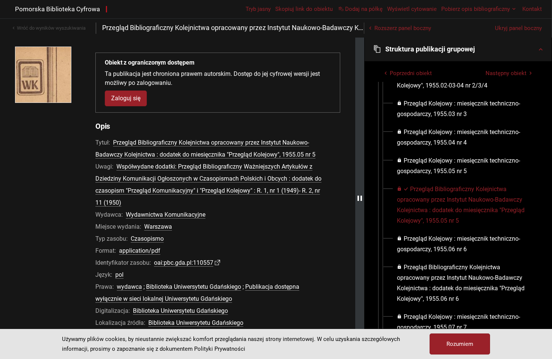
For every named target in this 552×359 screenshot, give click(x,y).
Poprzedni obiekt (411, 73)
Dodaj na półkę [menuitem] (364, 9)
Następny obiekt (506, 73)
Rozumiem (459, 344)
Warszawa (158, 226)
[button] (458, 49)
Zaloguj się (125, 98)
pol (119, 274)
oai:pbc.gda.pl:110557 (183, 262)
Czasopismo (147, 238)
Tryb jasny (258, 9)
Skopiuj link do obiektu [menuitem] (304, 9)
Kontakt (532, 9)
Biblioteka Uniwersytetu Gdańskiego (193, 286)
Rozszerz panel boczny (402, 28)
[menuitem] (465, 109)
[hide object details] (359, 198)
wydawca (129, 286)
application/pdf (139, 250)
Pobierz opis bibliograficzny (475, 9)
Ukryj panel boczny (518, 28)
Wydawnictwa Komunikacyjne (165, 214)
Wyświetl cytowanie (412, 9)
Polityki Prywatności (219, 348)
